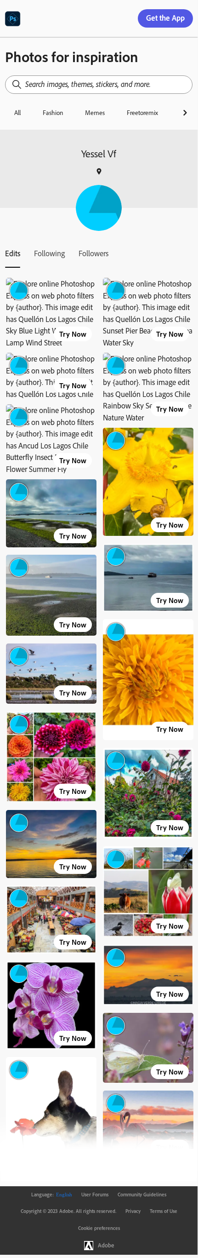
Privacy (133, 1211)
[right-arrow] (184, 112)
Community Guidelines (142, 1194)
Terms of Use (163, 1211)
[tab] (12, 253)
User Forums (94, 1194)
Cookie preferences (99, 1228)
